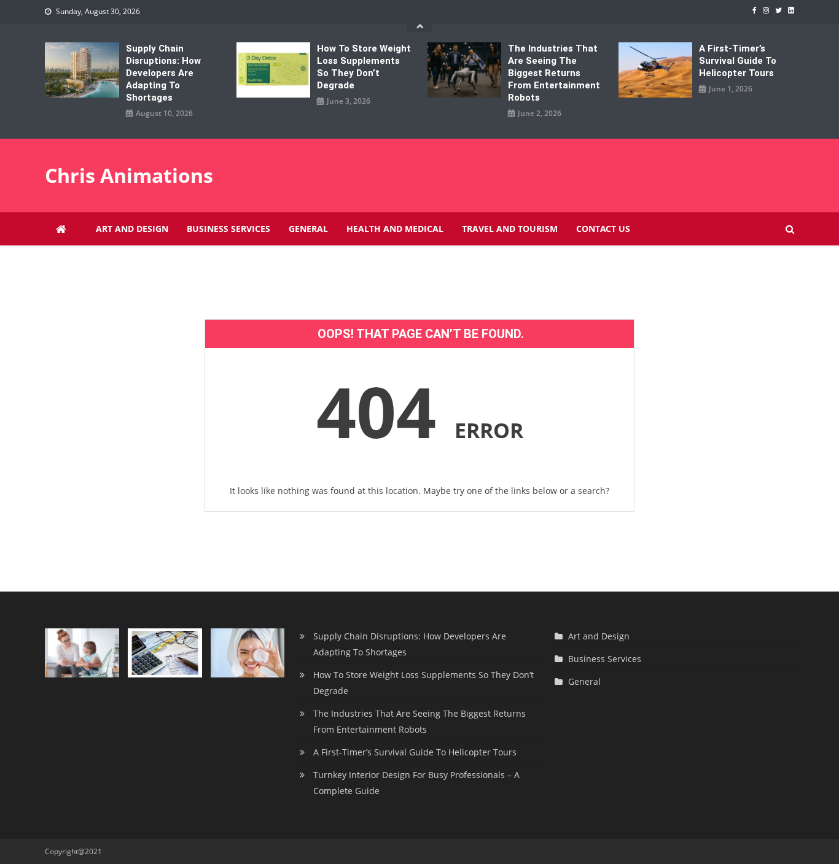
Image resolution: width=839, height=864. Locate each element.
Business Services (228, 228)
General (308, 228)
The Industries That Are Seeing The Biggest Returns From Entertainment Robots (554, 73)
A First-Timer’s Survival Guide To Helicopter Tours (737, 61)
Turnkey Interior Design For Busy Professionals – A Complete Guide (416, 782)
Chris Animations (129, 175)
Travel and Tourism (510, 228)
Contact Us (603, 228)
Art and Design (132, 228)
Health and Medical (394, 228)
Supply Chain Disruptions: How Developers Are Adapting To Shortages (163, 73)
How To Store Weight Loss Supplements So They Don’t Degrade (364, 67)
